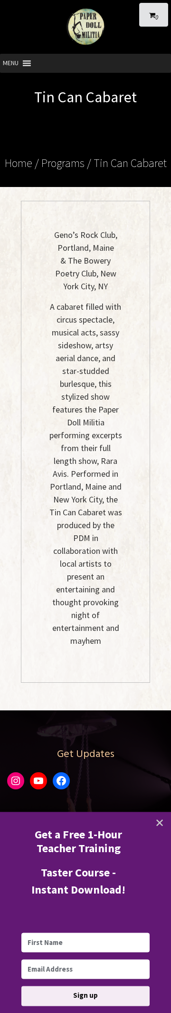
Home (18, 163)
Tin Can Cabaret (130, 163)
